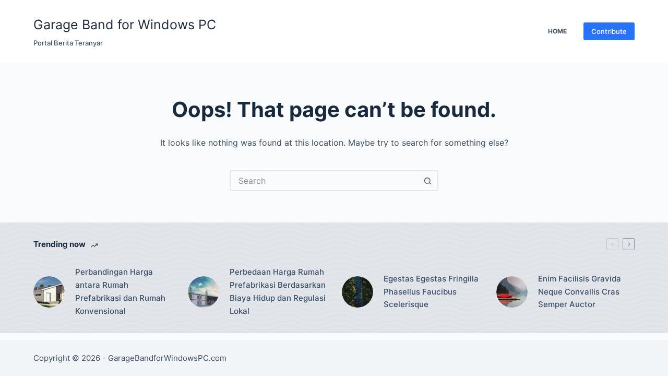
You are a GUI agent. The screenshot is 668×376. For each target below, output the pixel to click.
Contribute (609, 31)
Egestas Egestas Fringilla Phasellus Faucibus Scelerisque (431, 292)
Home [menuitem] (557, 31)
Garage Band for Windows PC (124, 24)
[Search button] (428, 180)
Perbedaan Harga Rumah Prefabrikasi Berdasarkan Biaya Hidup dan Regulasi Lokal (278, 291)
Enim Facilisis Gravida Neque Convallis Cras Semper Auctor (579, 292)
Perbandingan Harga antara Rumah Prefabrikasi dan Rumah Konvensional (120, 291)
